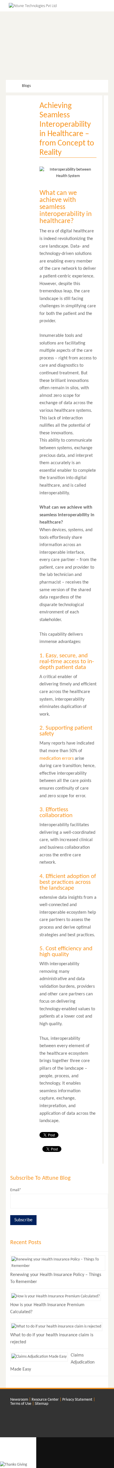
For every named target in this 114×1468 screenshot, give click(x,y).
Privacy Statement (77, 1399)
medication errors (56, 758)
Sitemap (41, 1404)
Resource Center (45, 1399)
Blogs (26, 86)
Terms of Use (20, 1404)
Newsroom (19, 1399)
